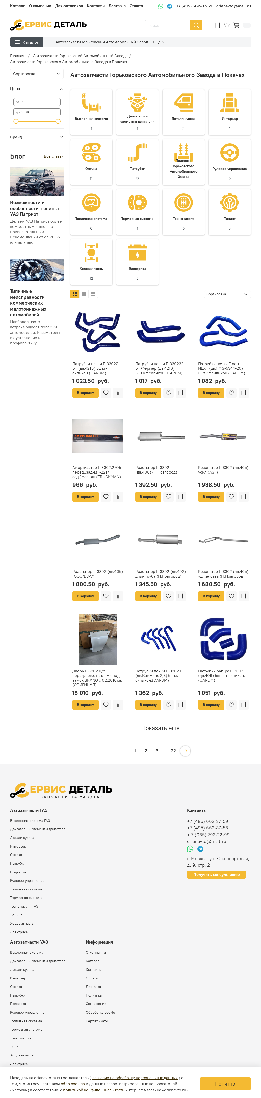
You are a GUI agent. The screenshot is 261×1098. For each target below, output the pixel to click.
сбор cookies (73, 1083)
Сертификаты (97, 1021)
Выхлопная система (26, 952)
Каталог (17, 5)
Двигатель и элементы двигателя (38, 829)
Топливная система (26, 889)
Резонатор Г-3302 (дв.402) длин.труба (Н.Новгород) (160, 574)
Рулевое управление (27, 880)
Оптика (16, 854)
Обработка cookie (100, 1012)
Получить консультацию (216, 874)
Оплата (136, 5)
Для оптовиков (69, 5)
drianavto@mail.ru (233, 5)
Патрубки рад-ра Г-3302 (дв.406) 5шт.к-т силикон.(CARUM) (221, 675)
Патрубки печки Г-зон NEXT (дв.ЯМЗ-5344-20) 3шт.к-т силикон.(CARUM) (221, 368)
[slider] (16, 121)
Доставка (117, 5)
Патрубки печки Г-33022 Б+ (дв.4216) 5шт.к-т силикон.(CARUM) (95, 368)
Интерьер (18, 846)
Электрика (19, 932)
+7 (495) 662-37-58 (207, 828)
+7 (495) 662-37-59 (194, 5)
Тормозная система (26, 897)
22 (173, 751)
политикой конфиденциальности (93, 1089)
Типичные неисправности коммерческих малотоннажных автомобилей (28, 303)
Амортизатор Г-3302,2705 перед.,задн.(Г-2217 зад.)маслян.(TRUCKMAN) (96, 472)
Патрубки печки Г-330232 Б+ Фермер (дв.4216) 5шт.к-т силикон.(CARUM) (159, 368)
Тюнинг (16, 915)
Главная (17, 55)
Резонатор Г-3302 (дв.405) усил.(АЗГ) (223, 470)
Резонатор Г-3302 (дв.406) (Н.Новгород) (156, 470)
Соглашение (96, 1003)
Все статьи (54, 156)
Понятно (225, 1083)
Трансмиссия (20, 1038)
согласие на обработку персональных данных (135, 1077)
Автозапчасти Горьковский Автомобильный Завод (102, 41)
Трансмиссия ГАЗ (24, 906)
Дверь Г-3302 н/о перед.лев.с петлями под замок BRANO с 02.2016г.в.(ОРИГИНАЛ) (97, 677)
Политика (94, 995)
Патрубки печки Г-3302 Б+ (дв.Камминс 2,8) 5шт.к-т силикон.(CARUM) (160, 675)
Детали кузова (22, 837)
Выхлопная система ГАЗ (30, 820)
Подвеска (18, 872)
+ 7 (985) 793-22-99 (208, 835)
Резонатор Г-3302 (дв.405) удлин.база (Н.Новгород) (223, 574)
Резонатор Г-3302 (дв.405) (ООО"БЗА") (97, 574)
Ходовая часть (22, 923)
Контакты (96, 5)
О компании (40, 5)
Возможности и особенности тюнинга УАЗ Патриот (34, 208)
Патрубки (18, 863)
